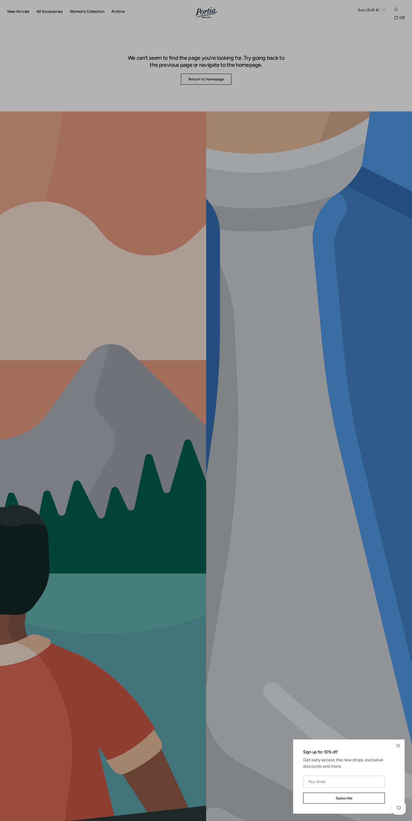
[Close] (398, 745)
